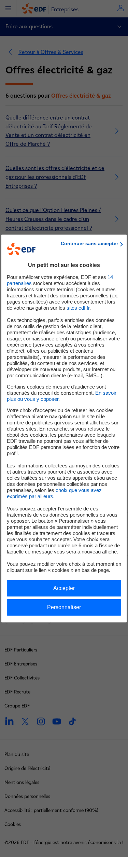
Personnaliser (64, 607)
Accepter (64, 588)
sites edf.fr (78, 308)
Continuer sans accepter (89, 243)
